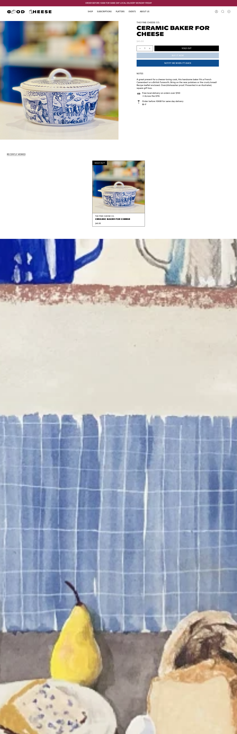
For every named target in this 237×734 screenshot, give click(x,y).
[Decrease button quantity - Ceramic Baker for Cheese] (140, 48)
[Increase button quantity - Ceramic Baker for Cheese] (149, 48)
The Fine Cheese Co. (148, 22)
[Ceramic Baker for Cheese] (118, 187)
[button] (90, 11)
